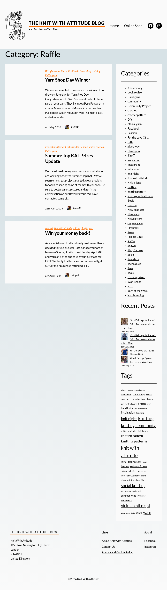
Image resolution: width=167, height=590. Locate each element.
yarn (54, 75)
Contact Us (108, 546)
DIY (47, 71)
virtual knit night (135, 505)
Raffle (48, 75)
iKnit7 (131, 155)
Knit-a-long (85, 71)
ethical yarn (135, 124)
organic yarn (135, 223)
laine (123, 461)
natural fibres (138, 466)
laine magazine (134, 461)
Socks (131, 254)
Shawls (132, 245)
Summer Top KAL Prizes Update (69, 158)
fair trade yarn (131, 404)
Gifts (130, 142)
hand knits (127, 408)
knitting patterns (134, 441)
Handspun (134, 151)
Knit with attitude (70, 71)
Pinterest (133, 227)
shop (137, 480)
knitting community (138, 425)
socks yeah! (137, 491)
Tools (131, 272)
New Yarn (133, 214)
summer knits (128, 495)
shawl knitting (127, 480)
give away (55, 71)
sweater (141, 495)
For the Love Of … (138, 137)
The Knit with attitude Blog (67, 23)
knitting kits (143, 431)
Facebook (133, 128)
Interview (133, 169)
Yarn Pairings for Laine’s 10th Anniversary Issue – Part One (138, 339)
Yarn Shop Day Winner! (68, 80)
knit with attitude (130, 451)
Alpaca (123, 390)
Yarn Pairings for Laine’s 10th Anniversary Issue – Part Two (138, 324)
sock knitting (126, 491)
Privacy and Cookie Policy (117, 552)
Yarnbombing (136, 295)
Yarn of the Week (138, 290)
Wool (139, 512)
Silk (142, 480)
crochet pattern (137, 115)
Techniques (134, 264)
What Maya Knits (128, 513)
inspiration (50, 146)
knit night (133, 173)
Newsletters (135, 218)
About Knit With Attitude (117, 540)
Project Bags (135, 236)
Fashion (132, 133)
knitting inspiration (129, 431)
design (150, 399)
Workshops (134, 281)
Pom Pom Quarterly (130, 475)
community (134, 101)
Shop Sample (135, 250)
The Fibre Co (126, 500)
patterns (141, 471)
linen (145, 462)
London (132, 205)
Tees (130, 268)
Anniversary (135, 88)
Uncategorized (136, 277)
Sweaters (133, 259)
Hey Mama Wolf (140, 408)
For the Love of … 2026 (142, 350)
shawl (143, 475)
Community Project (139, 106)
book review (135, 92)
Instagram (134, 164)
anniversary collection (136, 390)
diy (122, 404)
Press (131, 232)
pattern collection (128, 471)
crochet (49, 228)
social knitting (133, 485)
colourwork (126, 394)
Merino (125, 466)
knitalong (140, 413)
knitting (96, 71)
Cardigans (134, 97)
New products (136, 209)
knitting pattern (97, 146)
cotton (149, 394)
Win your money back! (67, 233)
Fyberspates (144, 403)
